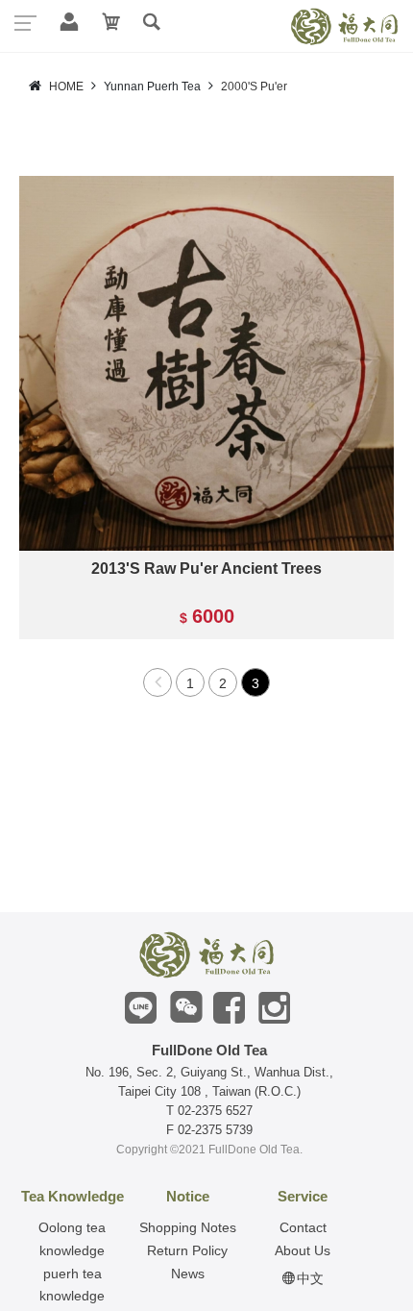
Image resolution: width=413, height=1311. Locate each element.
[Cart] (109, 24)
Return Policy (187, 1250)
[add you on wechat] (183, 1008)
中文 (308, 1278)
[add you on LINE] (139, 1008)
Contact (303, 1227)
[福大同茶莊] (206, 954)
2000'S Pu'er (254, 86)
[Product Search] (152, 24)
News (188, 1273)
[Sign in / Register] (67, 24)
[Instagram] (273, 1008)
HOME (66, 86)
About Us (302, 1250)
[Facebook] (227, 1008)
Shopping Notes (187, 1227)
